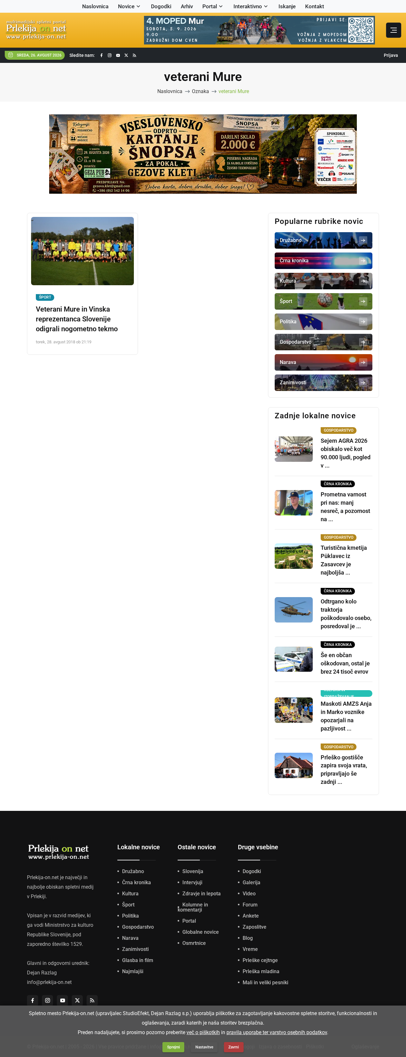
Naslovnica (95, 6)
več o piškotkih (203, 1032)
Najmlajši (132, 971)
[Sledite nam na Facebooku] (101, 55)
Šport (45, 297)
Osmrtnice (194, 943)
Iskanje (287, 6)
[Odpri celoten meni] (393, 30)
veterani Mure (234, 91)
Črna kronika (136, 882)
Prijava (391, 55)
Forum (250, 905)
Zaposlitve (254, 927)
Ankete (251, 916)
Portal (209, 6)
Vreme (250, 949)
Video (249, 894)
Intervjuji (192, 882)
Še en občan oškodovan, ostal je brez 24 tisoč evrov (345, 663)
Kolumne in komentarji (193, 907)
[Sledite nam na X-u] (126, 55)
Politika (130, 916)
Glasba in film (137, 960)
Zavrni (233, 1047)
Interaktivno (247, 6)
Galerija (251, 882)
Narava (130, 938)
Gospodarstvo (138, 927)
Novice (126, 6)
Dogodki (161, 6)
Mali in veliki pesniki (265, 983)
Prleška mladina (261, 971)
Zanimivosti (135, 949)
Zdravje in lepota (201, 894)
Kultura (130, 894)
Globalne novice (200, 932)
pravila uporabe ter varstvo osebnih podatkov (276, 1032)
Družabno (133, 871)
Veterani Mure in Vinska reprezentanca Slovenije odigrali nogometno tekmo (77, 319)
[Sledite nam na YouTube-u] (118, 55)
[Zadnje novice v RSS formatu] (134, 55)
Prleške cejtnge (260, 960)
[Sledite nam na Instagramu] (110, 55)
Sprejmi (173, 1047)
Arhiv (187, 6)
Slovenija (192, 871)
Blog (248, 938)
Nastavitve (204, 1047)
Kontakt (314, 6)
